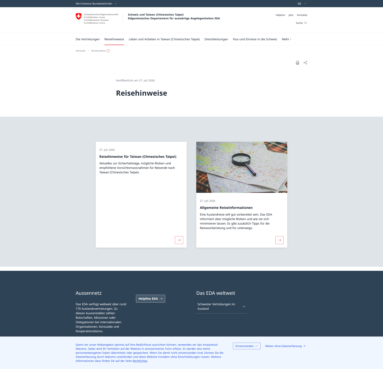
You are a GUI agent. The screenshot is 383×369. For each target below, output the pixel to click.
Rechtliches (140, 361)
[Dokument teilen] (305, 62)
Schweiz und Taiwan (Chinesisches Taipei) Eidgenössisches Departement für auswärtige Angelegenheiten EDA (174, 16)
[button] (87, 39)
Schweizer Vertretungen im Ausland (216, 306)
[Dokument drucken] (297, 62)
